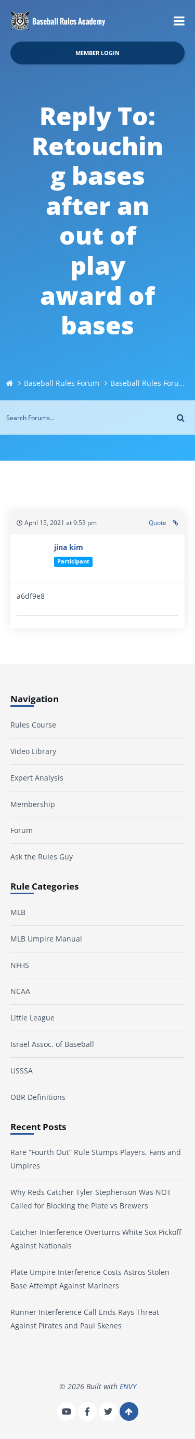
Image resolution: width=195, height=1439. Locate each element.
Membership (32, 804)
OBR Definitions (38, 1097)
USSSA (21, 1070)
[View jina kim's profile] (32, 558)
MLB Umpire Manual (46, 939)
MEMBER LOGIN (97, 53)
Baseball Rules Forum (61, 383)
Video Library (33, 751)
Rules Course (33, 725)
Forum (21, 830)
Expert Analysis (36, 778)
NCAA (20, 991)
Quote (157, 523)
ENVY (128, 1386)
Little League (32, 1018)
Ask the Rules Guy (41, 857)
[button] (179, 21)
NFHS (19, 965)
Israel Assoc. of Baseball (52, 1044)
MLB (17, 912)
